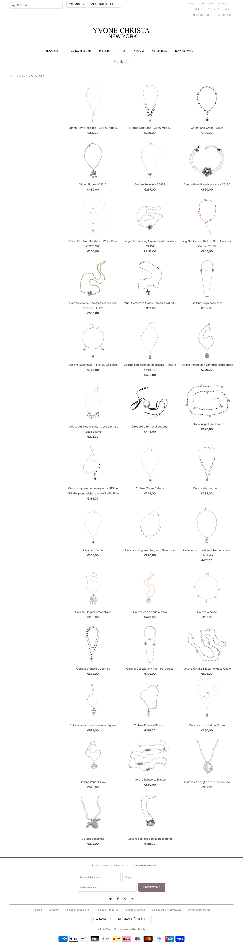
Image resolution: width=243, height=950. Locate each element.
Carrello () (204, 15)
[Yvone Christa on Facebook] (117, 899)
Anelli (199, 9)
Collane (213, 9)
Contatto (53, 909)
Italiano (75, 4)
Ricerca (37, 909)
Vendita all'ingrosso (199, 909)
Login (228, 9)
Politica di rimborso (107, 909)
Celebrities (159, 51)
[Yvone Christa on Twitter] (110, 899)
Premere (105, 51)
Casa (191, 3)
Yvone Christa (114, 929)
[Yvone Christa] (121, 33)
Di (124, 51)
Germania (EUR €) (103, 4)
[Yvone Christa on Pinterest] (125, 899)
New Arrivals (184, 51)
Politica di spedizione (77, 909)
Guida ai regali (81, 51)
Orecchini (207, 3)
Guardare (225, 15)
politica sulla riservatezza (166, 909)
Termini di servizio (135, 909)
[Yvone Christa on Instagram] (132, 899)
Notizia (139, 51)
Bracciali (225, 3)
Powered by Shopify (134, 929)
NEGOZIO (52, 51)
